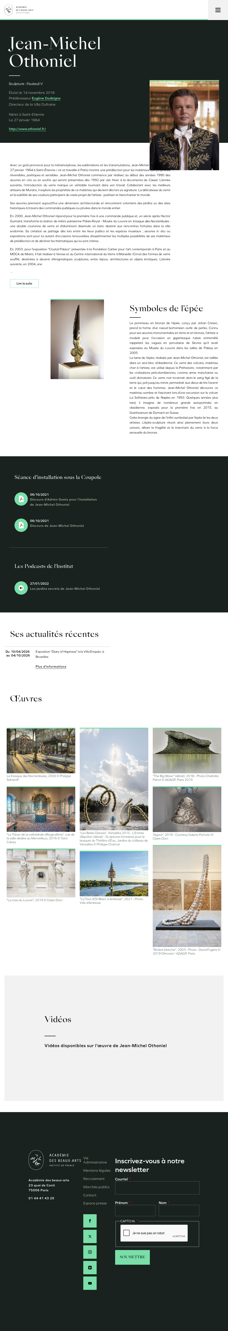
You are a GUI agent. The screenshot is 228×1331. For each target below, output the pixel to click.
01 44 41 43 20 (41, 1198)
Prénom (121, 1203)
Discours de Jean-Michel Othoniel (57, 526)
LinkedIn (90, 1267)
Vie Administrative (95, 1160)
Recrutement (94, 1179)
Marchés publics (96, 1187)
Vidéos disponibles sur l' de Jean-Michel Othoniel (106, 1045)
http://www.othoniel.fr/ (27, 129)
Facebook (90, 1221)
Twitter (90, 1236)
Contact (89, 1195)
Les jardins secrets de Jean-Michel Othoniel (65, 589)
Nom (163, 1203)
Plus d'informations (51, 667)
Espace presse (95, 1203)
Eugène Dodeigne (46, 98)
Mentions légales (96, 1170)
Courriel (121, 1179)
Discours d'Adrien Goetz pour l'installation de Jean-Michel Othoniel (63, 502)
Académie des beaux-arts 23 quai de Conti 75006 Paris (48, 1185)
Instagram (90, 1252)
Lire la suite (24, 283)
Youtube (90, 1283)
